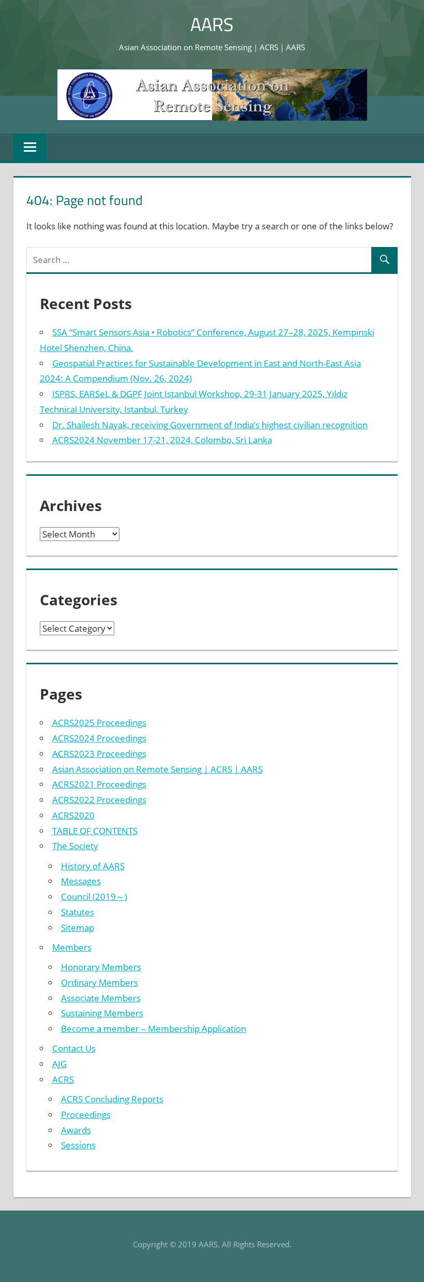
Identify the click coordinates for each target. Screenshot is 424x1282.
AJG (59, 1064)
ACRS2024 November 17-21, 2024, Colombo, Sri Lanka (162, 440)
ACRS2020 (73, 815)
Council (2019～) (94, 896)
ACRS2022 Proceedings (99, 800)
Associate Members (101, 998)
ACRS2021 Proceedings (99, 784)
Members (72, 947)
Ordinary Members (99, 982)
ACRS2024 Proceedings (99, 738)
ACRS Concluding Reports (112, 1099)
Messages (81, 881)
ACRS (63, 1079)
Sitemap (77, 928)
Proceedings (86, 1114)
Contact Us (74, 1048)
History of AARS (93, 866)
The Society (75, 846)
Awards (76, 1130)
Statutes (77, 912)
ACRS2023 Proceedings (99, 754)
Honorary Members (101, 967)
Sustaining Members (102, 1013)
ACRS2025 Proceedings (99, 723)
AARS (212, 24)
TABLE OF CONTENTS (95, 831)
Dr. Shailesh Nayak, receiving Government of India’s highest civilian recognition (210, 425)
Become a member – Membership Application (153, 1029)
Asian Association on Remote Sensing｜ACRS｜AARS (157, 769)
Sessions (78, 1145)
